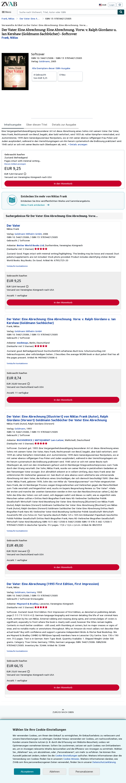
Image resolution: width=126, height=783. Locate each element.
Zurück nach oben (63, 712)
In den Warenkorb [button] (63, 183)
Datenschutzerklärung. (104, 762)
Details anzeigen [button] (78, 144)
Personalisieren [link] (84, 771)
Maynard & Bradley (28, 603)
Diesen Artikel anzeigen (15, 164)
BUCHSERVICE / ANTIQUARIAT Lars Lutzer (40, 440)
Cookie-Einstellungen (66, 755)
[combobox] (67, 12)
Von (40, 76)
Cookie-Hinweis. (71, 758)
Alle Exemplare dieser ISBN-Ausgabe (51, 68)
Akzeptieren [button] (27, 771)
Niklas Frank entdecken (33, 204)
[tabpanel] (62, 137)
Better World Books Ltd (30, 245)
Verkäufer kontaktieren (17, 266)
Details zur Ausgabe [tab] (64, 124)
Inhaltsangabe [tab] (12, 124)
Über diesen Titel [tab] (36, 124)
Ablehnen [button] (55, 771)
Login (112, 5)
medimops (22, 342)
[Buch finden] (121, 12)
